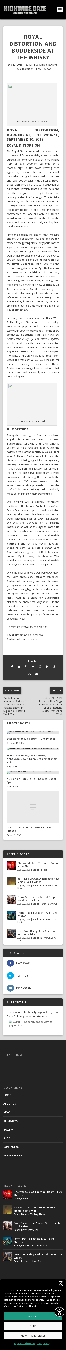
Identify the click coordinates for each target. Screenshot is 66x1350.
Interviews (52, 903)
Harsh (43, 903)
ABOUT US (9, 1103)
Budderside (40, 64)
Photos (43, 869)
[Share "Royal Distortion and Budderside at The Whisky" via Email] (36, 673)
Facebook (37, 635)
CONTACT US (11, 1146)
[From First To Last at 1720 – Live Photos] (11, 915)
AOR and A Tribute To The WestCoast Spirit (31, 780)
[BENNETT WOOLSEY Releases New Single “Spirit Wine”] (11, 881)
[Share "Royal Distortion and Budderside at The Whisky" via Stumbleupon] (29, 673)
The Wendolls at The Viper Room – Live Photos (37, 864)
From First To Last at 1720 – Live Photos (37, 914)
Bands (29, 64)
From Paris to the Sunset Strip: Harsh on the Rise (36, 898)
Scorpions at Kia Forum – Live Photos (31, 738)
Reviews (53, 64)
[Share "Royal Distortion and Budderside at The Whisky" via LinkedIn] (47, 666)
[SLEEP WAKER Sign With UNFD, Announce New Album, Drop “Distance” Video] (33, 749)
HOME (7, 1095)
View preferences (33, 1335)
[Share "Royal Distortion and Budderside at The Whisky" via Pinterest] (40, 666)
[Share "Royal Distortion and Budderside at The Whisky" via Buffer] (54, 666)
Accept (33, 1316)
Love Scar (37, 1261)
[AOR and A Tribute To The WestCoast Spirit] (33, 772)
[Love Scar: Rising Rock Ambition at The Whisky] (11, 933)
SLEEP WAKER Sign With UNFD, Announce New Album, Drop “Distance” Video (32, 758)
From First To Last (49, 919)
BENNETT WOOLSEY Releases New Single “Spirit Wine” (38, 880)
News (20, 888)
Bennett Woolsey (48, 885)
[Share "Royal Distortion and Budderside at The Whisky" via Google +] (26, 666)
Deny (33, 1326)
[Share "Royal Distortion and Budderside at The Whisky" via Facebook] (11, 666)
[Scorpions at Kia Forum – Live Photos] (33, 732)
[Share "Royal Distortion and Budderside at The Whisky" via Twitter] (19, 666)
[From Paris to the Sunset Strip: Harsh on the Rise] (11, 899)
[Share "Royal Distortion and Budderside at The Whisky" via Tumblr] (33, 666)
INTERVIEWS (10, 1120)
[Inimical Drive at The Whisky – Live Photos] (33, 806)
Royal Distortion (24, 68)
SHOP (6, 1138)
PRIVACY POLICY (12, 1155)
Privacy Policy (43, 1343)
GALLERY (8, 1129)
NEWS (6, 1112)
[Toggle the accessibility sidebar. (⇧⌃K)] (59, 1312)
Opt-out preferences (24, 1343)
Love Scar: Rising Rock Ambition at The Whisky (36, 932)
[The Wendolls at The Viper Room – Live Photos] (11, 865)
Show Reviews (43, 68)
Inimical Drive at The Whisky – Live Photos (29, 829)
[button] (60, 1283)
